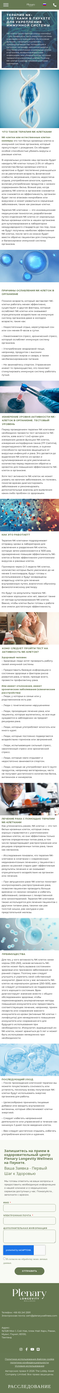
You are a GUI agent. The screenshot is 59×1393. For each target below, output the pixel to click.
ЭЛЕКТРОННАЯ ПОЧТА (17, 1215)
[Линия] (38, 1349)
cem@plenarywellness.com (41, 1315)
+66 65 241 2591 (22, 1312)
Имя (6, 1202)
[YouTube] (32, 1349)
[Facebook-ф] (26, 1349)
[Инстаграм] (21, 1349)
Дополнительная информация (25, 1228)
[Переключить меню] (6, 4)
